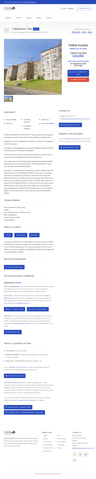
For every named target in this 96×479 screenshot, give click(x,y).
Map (9, 235)
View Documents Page (15, 267)
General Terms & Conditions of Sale (18, 407)
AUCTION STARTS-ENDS (78, 61)
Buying (29, 18)
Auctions (8, 18)
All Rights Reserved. (54, 474)
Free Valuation (47, 445)
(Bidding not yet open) (78, 49)
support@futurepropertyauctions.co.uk (78, 119)
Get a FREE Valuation (30, 2)
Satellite (35, 235)
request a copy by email (26, 400)
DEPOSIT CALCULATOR (17, 367)
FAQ (58, 435)
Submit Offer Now (13, 332)
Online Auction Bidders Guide (17, 303)
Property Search (48, 448)
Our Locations (61, 442)
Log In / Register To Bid (15, 309)
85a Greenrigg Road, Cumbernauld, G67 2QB (30, 32)
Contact (48, 18)
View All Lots (47, 451)
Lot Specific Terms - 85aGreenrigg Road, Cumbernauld (25, 412)
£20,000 (18, 283)
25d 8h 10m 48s (81, 32)
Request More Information (71, 125)
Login (45, 435)
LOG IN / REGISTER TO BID (79, 73)
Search (19, 18)
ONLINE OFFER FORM (21, 323)
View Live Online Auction (38, 309)
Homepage (60, 445)
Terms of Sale (61, 439)
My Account (47, 442)
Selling (38, 18)
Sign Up (45, 439)
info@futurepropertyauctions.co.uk (83, 448)
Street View (22, 235)
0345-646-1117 (85, 8)
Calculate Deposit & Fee (16, 376)
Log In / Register (68, 8)
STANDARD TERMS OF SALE (14, 382)
